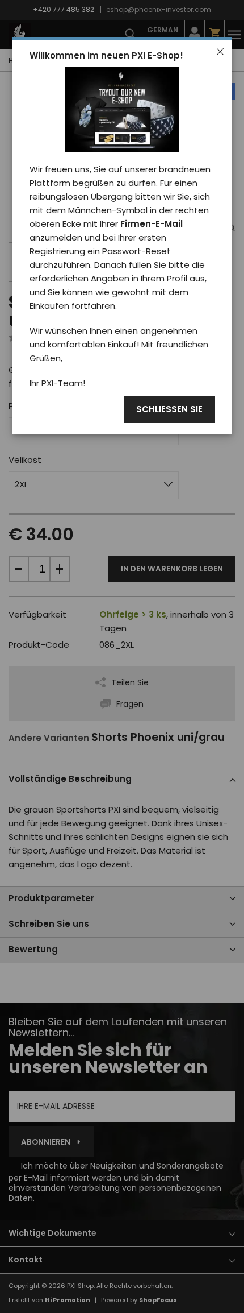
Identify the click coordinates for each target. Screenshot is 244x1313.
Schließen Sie (169, 409)
